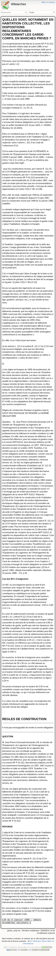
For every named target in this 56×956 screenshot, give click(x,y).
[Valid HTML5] (22, 950)
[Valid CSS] (33, 950)
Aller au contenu (48, 2)
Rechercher (26, 12)
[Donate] (47, 947)
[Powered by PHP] (11, 950)
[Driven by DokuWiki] (44, 950)
